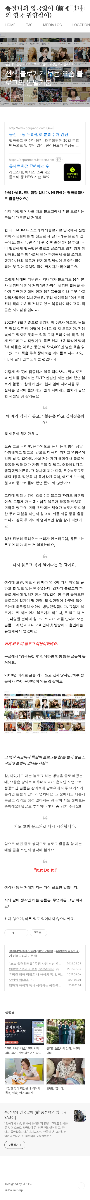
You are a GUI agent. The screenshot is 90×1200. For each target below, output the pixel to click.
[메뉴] (81, 8)
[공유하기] (18, 933)
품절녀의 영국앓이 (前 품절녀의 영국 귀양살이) (44, 9)
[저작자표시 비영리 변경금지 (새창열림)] (53, 933)
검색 (71, 8)
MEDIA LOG (52, 25)
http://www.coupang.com (27, 128)
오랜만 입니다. (19, 980)
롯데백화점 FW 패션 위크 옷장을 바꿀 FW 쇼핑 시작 (32, 166)
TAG (29, 25)
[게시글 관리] (23, 933)
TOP (81, 1185)
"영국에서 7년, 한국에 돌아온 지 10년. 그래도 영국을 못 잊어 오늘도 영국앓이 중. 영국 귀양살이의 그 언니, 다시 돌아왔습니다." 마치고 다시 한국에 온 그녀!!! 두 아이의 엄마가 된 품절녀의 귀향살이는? (36, 1130)
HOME (10, 25)
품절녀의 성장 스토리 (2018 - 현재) (31, 951)
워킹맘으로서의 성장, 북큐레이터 (31, 969)
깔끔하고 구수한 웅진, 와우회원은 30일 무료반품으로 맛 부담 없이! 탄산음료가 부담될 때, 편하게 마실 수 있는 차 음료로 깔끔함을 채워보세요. (44, 143)
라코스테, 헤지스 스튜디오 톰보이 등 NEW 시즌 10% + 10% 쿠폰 (30, 174)
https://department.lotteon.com (31, 159)
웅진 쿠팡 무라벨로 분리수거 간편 (38, 134)
